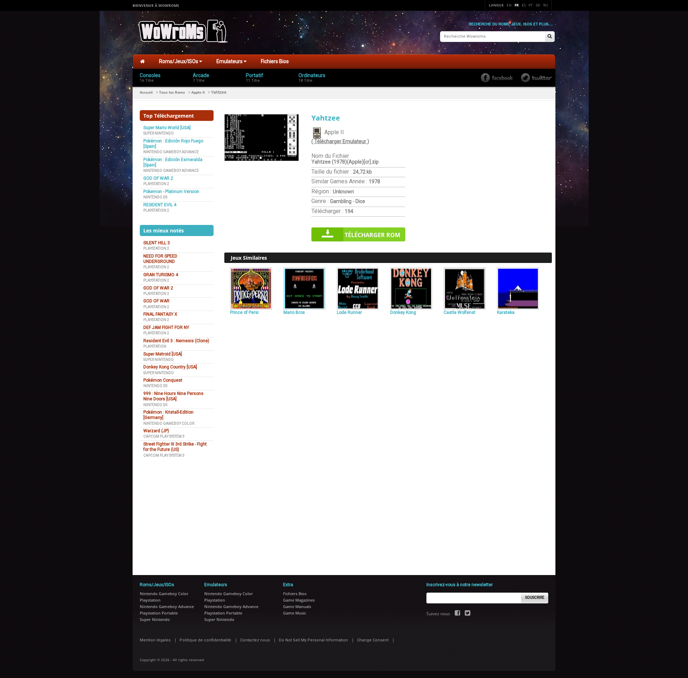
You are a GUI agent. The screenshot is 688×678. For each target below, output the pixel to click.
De (538, 5)
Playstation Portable (159, 613)
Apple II (198, 92)
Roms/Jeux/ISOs (179, 61)
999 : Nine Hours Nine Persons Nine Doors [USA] (173, 396)
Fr (517, 5)
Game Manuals (297, 606)
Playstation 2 (156, 184)
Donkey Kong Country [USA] (170, 366)
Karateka (506, 312)
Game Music (294, 613)
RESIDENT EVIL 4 (159, 204)
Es (524, 5)
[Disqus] (388, 415)
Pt (531, 5)
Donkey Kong (403, 312)
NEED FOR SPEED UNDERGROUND (160, 259)
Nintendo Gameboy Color (168, 423)
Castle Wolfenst (460, 312)
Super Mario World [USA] (167, 127)
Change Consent (372, 640)
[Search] (549, 37)
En (509, 5)
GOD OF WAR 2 (158, 178)
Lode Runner (349, 312)
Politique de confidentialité (205, 640)
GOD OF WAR (156, 300)
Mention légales (155, 640)
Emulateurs (230, 61)
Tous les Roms (172, 92)
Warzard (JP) (156, 430)
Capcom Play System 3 (164, 436)
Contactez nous (255, 640)
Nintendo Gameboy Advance (171, 152)
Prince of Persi (244, 312)
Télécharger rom (372, 235)
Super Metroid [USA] (162, 354)
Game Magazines (299, 600)
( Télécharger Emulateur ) (340, 141)
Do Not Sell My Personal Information (313, 640)
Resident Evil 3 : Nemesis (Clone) (176, 340)
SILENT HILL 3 (156, 242)
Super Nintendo (158, 133)
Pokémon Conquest (162, 380)
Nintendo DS (155, 197)
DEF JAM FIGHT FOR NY (166, 327)
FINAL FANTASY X (160, 314)
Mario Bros (294, 312)
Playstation (154, 346)
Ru (545, 5)
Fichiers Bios (275, 61)
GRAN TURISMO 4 (160, 274)
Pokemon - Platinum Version (171, 191)
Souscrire (534, 597)
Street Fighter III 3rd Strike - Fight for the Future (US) (175, 447)
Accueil (146, 92)
